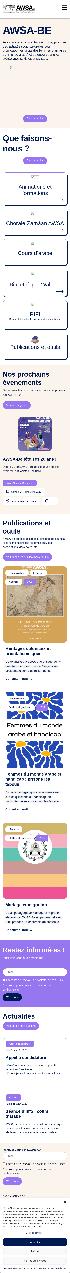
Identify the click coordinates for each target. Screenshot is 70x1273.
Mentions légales (58, 1268)
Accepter (35, 1242)
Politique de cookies (13, 1268)
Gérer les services (34, 1233)
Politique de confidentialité (36, 1268)
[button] (65, 1201)
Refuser (35, 1251)
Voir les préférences (35, 1260)
